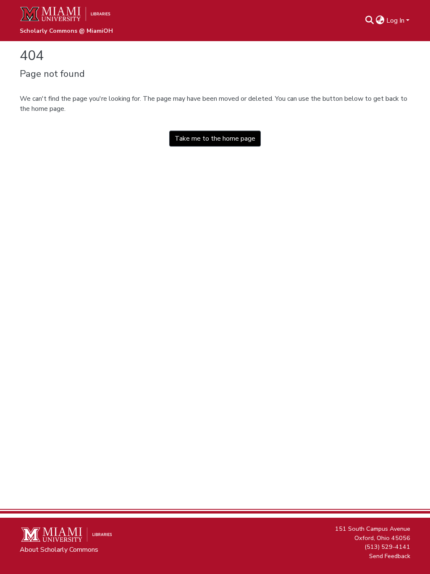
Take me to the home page (215, 138)
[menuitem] (380, 21)
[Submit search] (369, 21)
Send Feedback (389, 555)
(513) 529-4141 (387, 547)
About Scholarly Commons (59, 549)
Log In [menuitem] (395, 20)
